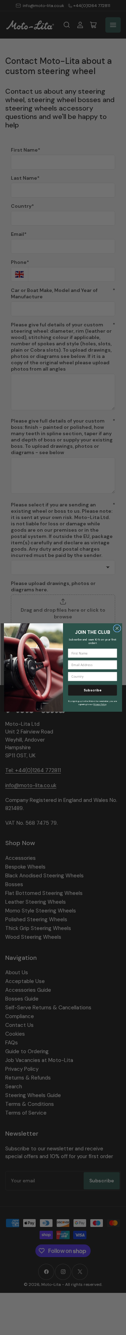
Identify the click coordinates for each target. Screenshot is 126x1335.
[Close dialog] (117, 628)
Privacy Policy (99, 704)
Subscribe (93, 690)
